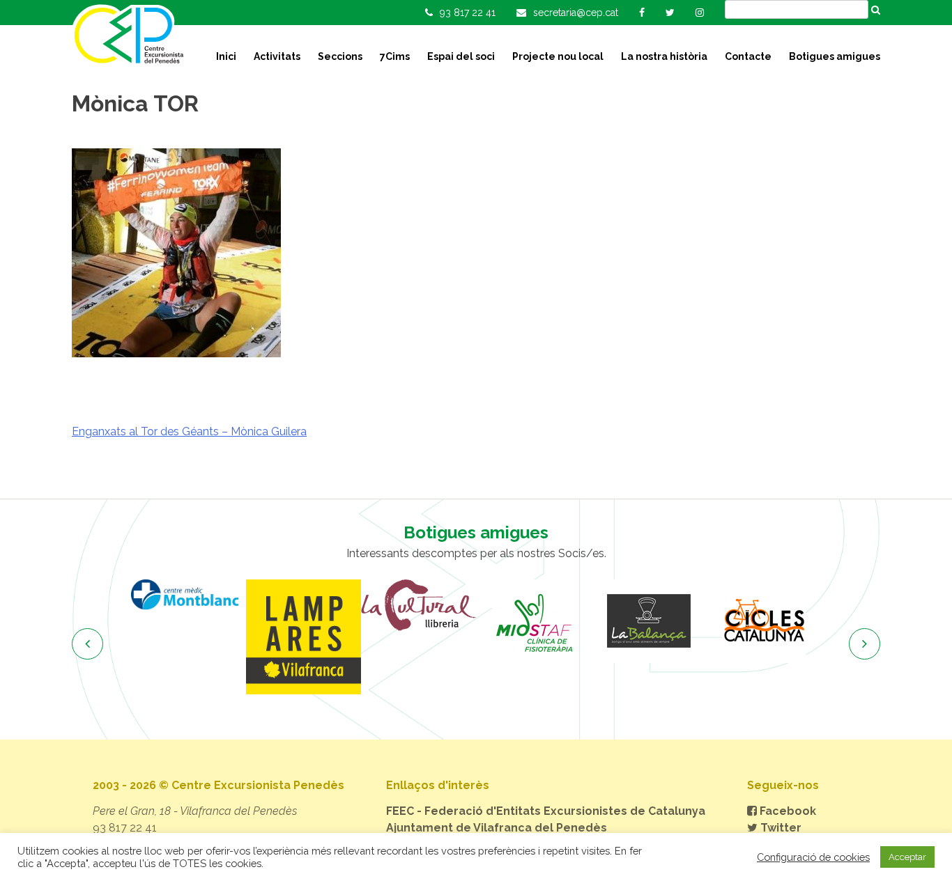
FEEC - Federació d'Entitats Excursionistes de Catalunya (545, 811)
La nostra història (664, 56)
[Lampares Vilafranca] (303, 636)
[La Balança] (648, 621)
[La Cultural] (418, 605)
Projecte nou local (558, 56)
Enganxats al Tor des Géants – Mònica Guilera (189, 431)
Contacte (748, 56)
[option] (188, 594)
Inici (226, 56)
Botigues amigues (834, 56)
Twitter (779, 827)
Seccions (340, 56)
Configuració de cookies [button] (813, 857)
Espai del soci (461, 56)
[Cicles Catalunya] (763, 621)
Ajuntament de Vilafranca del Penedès (496, 827)
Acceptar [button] (907, 857)
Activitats (277, 56)
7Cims (395, 56)
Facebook (786, 811)
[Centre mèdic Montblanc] (188, 594)
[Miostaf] (533, 621)
